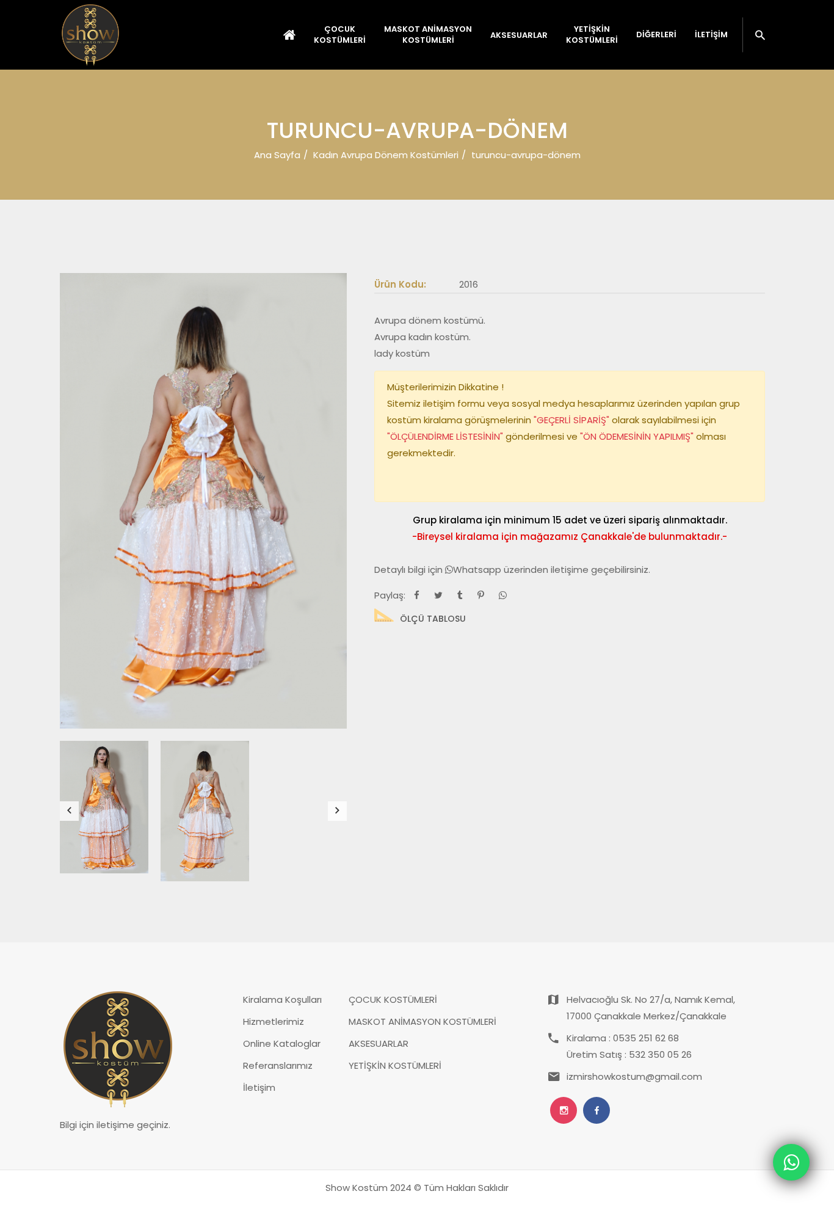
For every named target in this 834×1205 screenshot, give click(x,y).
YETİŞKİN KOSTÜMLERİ (395, 1065)
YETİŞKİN (592, 35)
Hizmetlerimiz (273, 1021)
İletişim (711, 35)
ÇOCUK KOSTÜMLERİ (393, 999)
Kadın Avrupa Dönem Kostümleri (386, 154)
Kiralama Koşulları (282, 999)
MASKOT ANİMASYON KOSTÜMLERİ (422, 1021)
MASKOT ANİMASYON (428, 35)
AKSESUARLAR (378, 1043)
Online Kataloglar (282, 1043)
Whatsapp (478, 569)
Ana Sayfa (277, 154)
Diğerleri (656, 35)
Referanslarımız (278, 1065)
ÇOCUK (340, 35)
